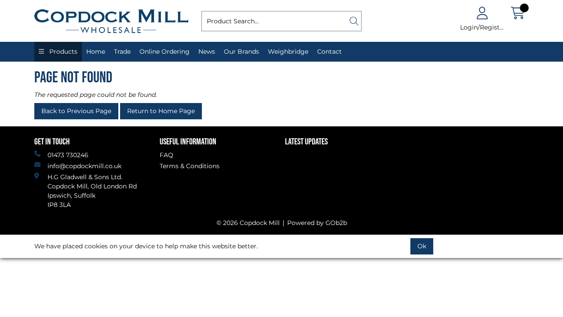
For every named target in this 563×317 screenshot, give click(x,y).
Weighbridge (288, 51)
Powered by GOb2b (317, 223)
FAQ (166, 155)
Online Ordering (164, 51)
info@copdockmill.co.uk (84, 166)
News (206, 51)
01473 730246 (68, 155)
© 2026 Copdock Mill (248, 223)
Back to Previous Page (76, 111)
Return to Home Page (161, 111)
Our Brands (241, 51)
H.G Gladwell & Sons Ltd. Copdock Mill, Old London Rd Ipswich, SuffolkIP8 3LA (92, 191)
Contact (329, 51)
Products (62, 51)
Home (95, 51)
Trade (122, 51)
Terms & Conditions (189, 166)
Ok (421, 246)
